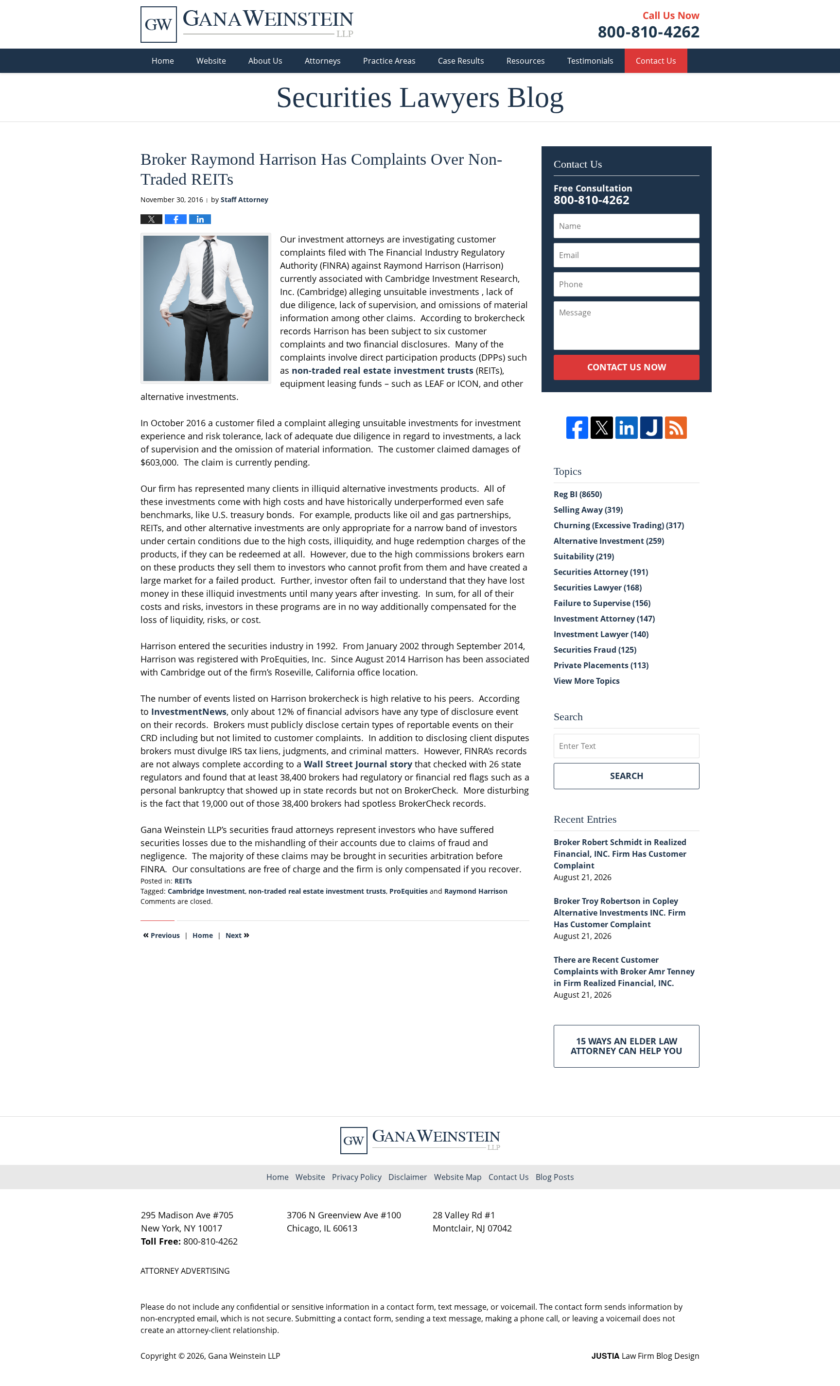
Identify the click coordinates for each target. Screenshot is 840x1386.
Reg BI (578, 494)
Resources (526, 60)
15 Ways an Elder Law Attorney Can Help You (626, 1046)
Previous (161, 934)
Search (627, 775)
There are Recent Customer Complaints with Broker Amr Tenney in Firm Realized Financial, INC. (624, 971)
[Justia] (651, 427)
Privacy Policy (357, 1177)
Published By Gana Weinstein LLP (649, 24)
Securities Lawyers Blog (246, 24)
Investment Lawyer (601, 634)
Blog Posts (555, 1177)
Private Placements (601, 665)
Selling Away (588, 509)
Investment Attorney (604, 618)
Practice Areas (389, 60)
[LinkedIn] (626, 427)
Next (237, 934)
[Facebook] (577, 427)
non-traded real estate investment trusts (382, 370)
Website (211, 60)
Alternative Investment (609, 541)
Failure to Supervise (602, 603)
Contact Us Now (626, 367)
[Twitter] (602, 427)
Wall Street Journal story (358, 764)
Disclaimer (407, 1177)
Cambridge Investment (206, 891)
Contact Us (656, 60)
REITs (183, 880)
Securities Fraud (595, 649)
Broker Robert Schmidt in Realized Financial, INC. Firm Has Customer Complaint (620, 854)
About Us (265, 60)
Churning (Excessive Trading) (619, 525)
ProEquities (408, 891)
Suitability (584, 556)
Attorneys (323, 60)
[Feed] (676, 427)
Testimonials (590, 60)
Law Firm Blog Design (646, 1356)
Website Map (458, 1177)
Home (163, 60)
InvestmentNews (189, 711)
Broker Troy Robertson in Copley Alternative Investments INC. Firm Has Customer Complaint (620, 913)
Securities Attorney (601, 572)
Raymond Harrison (476, 891)
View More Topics (587, 681)
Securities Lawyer (598, 587)
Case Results (461, 60)
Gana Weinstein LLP (244, 1356)
